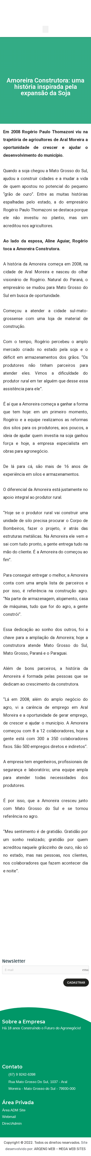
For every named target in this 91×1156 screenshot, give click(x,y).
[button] (45, 29)
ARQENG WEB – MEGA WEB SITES (60, 1149)
